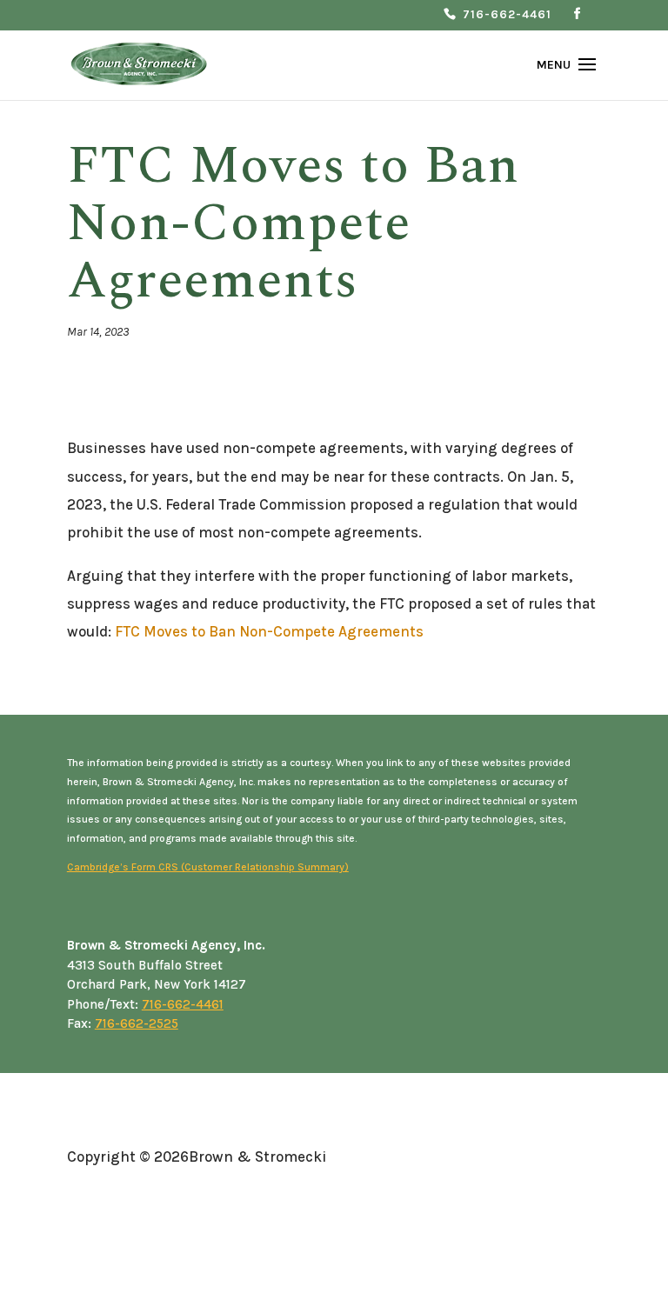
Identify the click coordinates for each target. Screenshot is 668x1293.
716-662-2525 (136, 1023)
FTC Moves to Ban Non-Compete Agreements (269, 631)
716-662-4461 (507, 15)
